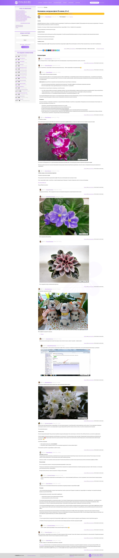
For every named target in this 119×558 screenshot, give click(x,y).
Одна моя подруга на (19, 64)
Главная (40, 2)
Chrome (42, 334)
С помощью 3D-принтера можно (22, 89)
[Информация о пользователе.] (39, 16)
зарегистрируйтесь (72, 48)
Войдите (65, 48)
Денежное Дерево (19, 25)
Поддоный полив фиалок (20, 12)
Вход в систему (94, 2)
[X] (48, 50)
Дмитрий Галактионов (51, 345)
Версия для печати (100, 48)
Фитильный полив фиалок (20, 14)
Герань (17, 27)
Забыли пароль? (27, 44)
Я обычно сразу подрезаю (20, 83)
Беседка (45, 7)
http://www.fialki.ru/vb (42, 182)
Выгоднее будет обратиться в (21, 73)
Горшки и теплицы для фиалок (21, 15)
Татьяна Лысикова (48, 65)
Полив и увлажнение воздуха (21, 11)
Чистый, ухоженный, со (20, 86)
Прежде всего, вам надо (20, 58)
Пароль (25, 40)
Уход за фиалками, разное (20, 20)
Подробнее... (70, 13)
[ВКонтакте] (43, 50)
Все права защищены (32, 555)
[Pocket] (52, 50)
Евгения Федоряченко (50, 196)
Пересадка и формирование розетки (22, 16)
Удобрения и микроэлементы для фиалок (23, 17)
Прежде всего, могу (19, 99)
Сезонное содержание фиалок (21, 19)
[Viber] (53, 50)
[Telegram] (59, 50)
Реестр (50, 2)
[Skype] (57, 50)
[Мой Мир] (47, 50)
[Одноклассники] (45, 50)
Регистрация (102, 2)
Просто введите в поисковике (21, 70)
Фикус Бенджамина (19, 26)
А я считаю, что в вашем (20, 61)
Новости (45, 2)
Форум (65, 2)
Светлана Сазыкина (48, 423)
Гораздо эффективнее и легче (21, 67)
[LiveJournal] (50, 50)
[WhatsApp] (55, 50)
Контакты (78, 2)
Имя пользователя (25, 35)
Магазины (71, 2)
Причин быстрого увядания (21, 80)
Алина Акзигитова (48, 58)
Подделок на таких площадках (21, 92)
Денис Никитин (48, 16)
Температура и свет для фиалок (21, 18)
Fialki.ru (45, 555)
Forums (42, 7)
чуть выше (42, 544)
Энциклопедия (57, 2)
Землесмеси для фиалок (20, 10)
